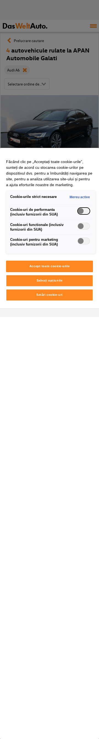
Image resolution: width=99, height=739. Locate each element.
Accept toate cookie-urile (49, 266)
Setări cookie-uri (49, 294)
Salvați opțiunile (50, 280)
